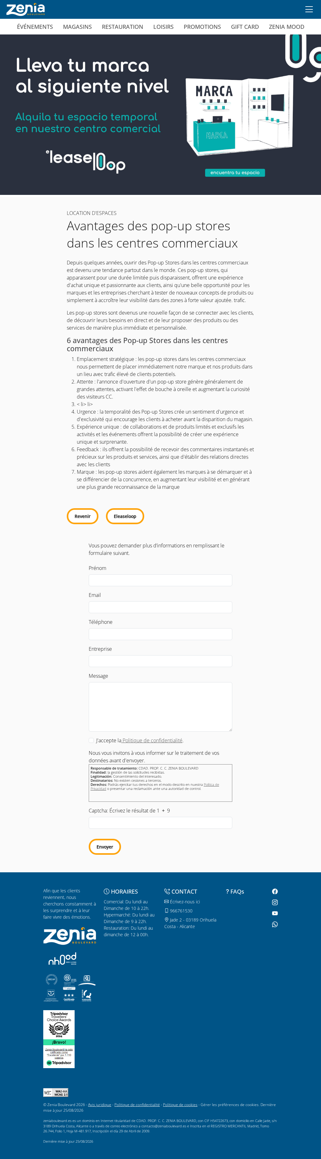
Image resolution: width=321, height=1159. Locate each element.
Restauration (122, 26)
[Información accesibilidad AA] (55, 1092)
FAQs (237, 891)
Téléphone (101, 622)
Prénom (97, 568)
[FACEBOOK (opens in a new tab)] (274, 891)
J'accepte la (108, 740)
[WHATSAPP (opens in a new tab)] (274, 924)
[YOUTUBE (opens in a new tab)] (274, 913)
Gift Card (245, 26)
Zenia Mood (286, 26)
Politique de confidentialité (137, 1104)
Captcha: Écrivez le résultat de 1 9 (129, 810)
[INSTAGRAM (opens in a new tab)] (274, 902)
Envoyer (105, 847)
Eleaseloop (125, 516)
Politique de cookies (180, 1104)
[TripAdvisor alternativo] (59, 1053)
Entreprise (100, 648)
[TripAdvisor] (59, 1024)
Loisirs (163, 26)
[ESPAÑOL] (25, 9)
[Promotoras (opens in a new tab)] (62, 958)
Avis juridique (99, 1104)
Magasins (77, 26)
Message (98, 675)
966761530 (180, 911)
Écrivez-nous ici (184, 902)
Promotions (202, 26)
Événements (35, 26)
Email (95, 595)
